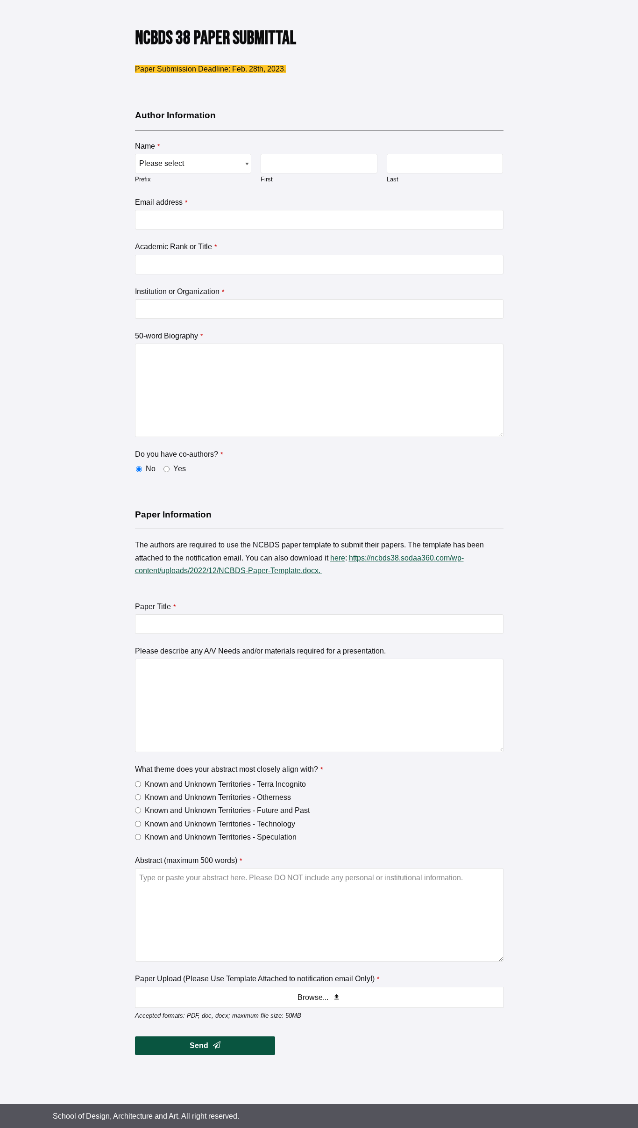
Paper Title (155, 607)
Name (147, 146)
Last (392, 179)
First (267, 179)
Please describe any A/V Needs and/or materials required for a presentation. (260, 651)
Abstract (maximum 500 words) (188, 860)
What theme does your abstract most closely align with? (229, 769)
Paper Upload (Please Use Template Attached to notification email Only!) (257, 979)
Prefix (143, 179)
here (337, 558)
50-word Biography (169, 336)
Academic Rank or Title (176, 247)
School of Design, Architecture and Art (115, 1116)
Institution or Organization (179, 291)
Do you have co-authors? (179, 454)
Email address (161, 202)
